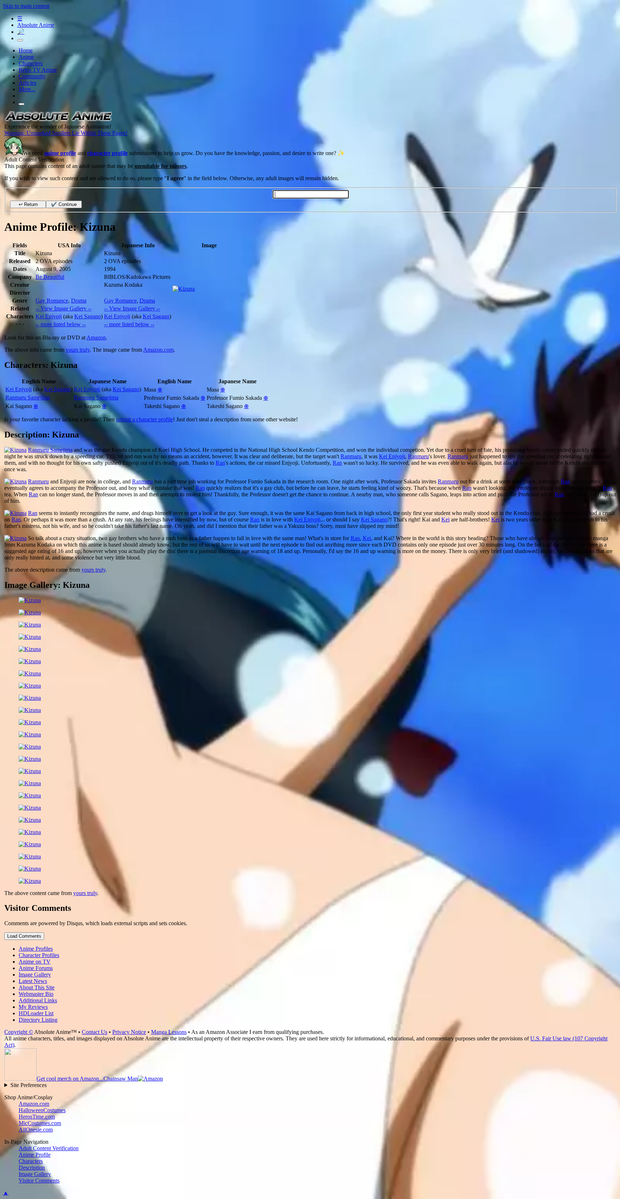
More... (27, 89)
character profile (107, 153)
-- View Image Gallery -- (63, 308)
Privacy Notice (129, 1032)
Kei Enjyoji (49, 316)
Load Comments (24, 936)
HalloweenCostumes (42, 1110)
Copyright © (18, 1032)
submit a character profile (144, 419)
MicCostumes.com (40, 1123)
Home (26, 50)
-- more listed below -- (61, 324)
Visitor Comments (39, 1180)
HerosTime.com (37, 1117)
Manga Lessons (169, 1032)
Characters (31, 63)
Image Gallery (35, 1174)
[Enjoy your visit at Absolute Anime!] (58, 120)
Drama (78, 301)
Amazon (96, 337)
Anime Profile (35, 1155)
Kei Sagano (87, 316)
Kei (445, 519)
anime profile (60, 153)
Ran (220, 463)
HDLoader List (36, 1013)
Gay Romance (52, 301)
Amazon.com (158, 350)
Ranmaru (350, 456)
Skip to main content (26, 6)
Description (32, 1168)
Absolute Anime (35, 25)
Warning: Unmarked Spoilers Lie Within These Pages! (65, 133)
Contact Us (94, 1032)
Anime (26, 57)
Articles (27, 83)
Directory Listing (38, 1020)
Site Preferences (28, 1085)
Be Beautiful (50, 277)
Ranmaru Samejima (27, 397)
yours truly (78, 350)
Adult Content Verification (49, 1148)
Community (32, 76)
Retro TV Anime (38, 70)
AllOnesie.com (36, 1130)
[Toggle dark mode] (20, 40)
